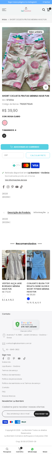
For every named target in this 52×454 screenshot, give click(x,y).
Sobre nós (6, 362)
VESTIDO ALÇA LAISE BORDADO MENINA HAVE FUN (12, 286)
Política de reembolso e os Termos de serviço (21, 383)
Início (4, 19)
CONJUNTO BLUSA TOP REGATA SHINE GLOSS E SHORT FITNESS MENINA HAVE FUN (38, 287)
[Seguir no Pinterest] (12, 186)
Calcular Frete (38, 155)
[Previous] (4, 213)
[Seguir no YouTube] (16, 186)
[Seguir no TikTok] (21, 186)
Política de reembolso (11, 375)
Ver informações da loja (16, 180)
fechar (47, 2)
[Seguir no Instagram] (8, 186)
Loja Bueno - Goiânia (11, 366)
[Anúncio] (22, 2)
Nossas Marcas (8, 396)
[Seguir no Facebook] (3, 186)
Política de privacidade (12, 379)
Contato (5, 387)
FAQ (3, 391)
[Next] (48, 213)
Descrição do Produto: (19, 212)
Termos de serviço (10, 370)
